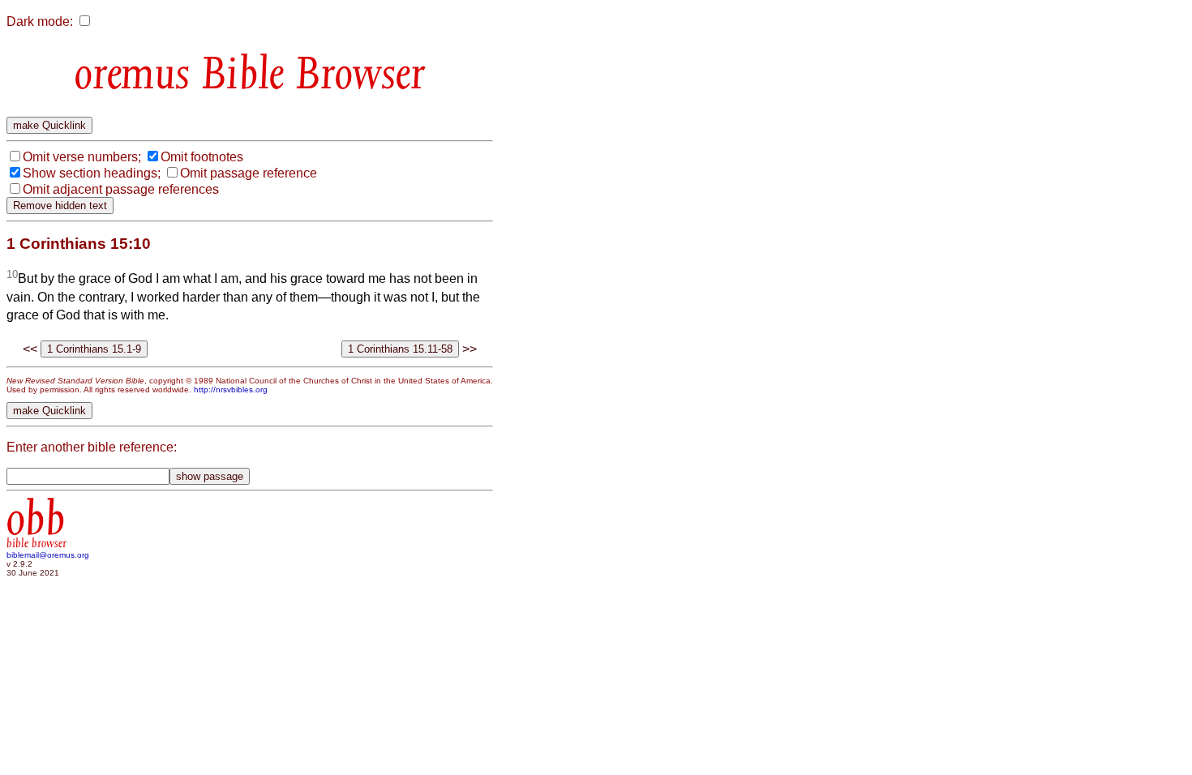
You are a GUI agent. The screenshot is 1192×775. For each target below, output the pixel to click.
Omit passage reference (248, 173)
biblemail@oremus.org (47, 554)
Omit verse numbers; (82, 157)
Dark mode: (39, 21)
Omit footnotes (202, 157)
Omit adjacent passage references (121, 189)
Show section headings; (92, 173)
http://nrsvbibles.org (231, 389)
